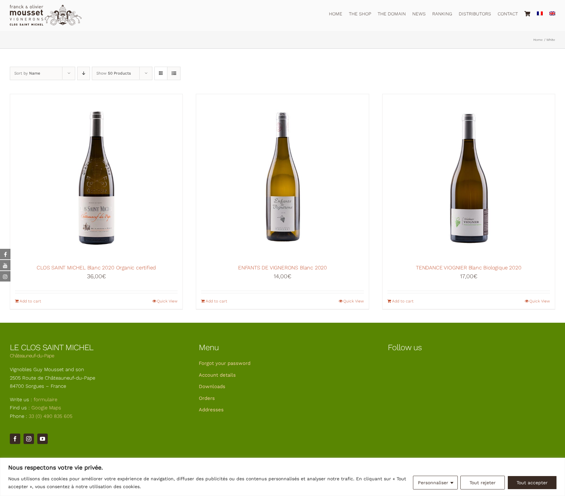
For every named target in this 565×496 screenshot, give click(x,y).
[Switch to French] (540, 12)
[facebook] (15, 439)
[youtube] (42, 439)
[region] (282, 477)
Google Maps (46, 408)
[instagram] (29, 439)
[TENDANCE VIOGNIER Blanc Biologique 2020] (469, 176)
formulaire (45, 399)
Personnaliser (433, 482)
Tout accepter (532, 482)
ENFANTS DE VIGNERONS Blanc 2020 (282, 268)
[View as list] (173, 73)
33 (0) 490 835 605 (50, 416)
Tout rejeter (483, 482)
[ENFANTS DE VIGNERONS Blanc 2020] (282, 176)
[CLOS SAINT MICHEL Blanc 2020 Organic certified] (96, 176)
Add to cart (30, 301)
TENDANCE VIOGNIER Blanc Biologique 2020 (469, 268)
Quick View (167, 301)
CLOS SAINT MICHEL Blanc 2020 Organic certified (96, 268)
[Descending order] (83, 73)
